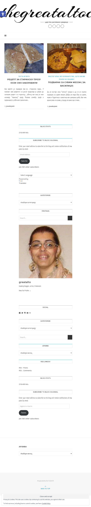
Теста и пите (24, 76)
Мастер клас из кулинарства (61, 76)
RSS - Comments (25, 370)
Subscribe (24, 161)
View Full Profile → (25, 291)
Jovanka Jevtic (10, 106)
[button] (3, 14)
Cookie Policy (46, 503)
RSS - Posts (23, 368)
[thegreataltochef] (45, 16)
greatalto (25, 282)
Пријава (23, 413)
